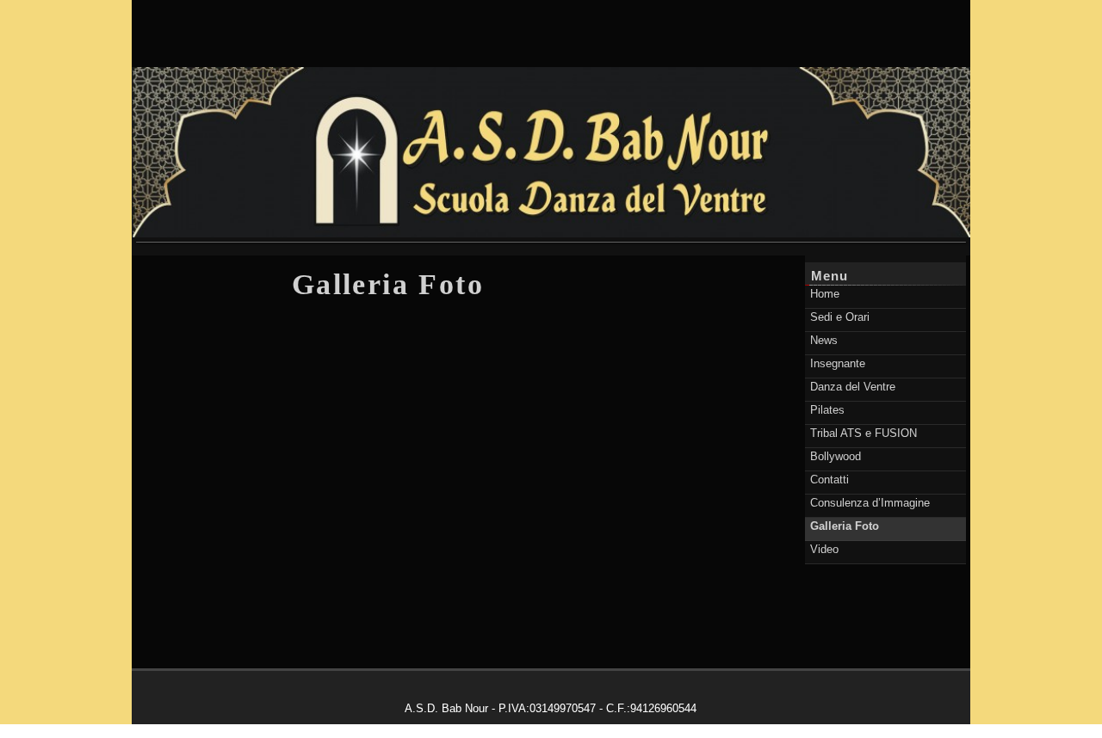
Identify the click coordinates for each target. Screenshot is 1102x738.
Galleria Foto (388, 284)
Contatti (829, 479)
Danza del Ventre (852, 386)
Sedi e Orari (840, 317)
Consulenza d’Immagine (870, 502)
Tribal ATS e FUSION (863, 433)
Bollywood (835, 456)
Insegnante (837, 363)
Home (824, 293)
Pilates (827, 409)
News (824, 340)
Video (824, 549)
